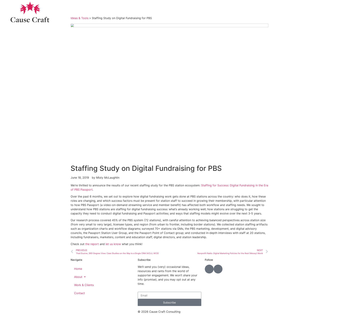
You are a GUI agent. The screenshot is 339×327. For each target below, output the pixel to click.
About (78, 277)
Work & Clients (84, 285)
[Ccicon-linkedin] (209, 269)
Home (78, 268)
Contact (79, 293)
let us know (113, 244)
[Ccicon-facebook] (218, 269)
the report (92, 244)
